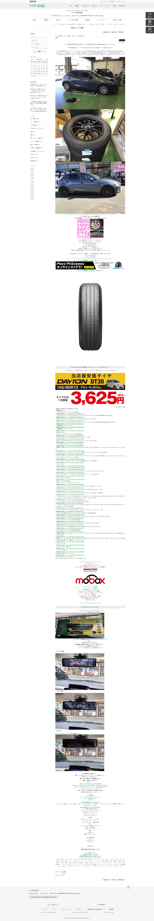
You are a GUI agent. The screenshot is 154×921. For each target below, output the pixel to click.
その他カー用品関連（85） (36, 148)
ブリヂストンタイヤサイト (48, 912)
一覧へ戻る (113, 32)
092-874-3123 (56, 16)
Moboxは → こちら (90, 599)
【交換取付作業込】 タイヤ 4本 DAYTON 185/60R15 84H (69, 459)
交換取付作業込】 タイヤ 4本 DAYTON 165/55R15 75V (70, 424)
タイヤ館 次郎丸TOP (91, 24)
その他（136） (33, 154)
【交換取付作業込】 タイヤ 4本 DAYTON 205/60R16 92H (69, 499)
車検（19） (33, 135)
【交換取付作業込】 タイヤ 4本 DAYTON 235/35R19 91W (69, 552)
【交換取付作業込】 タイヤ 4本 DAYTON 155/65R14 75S (69, 417)
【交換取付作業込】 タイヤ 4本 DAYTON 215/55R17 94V (69, 518)
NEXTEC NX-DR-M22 (94, 612)
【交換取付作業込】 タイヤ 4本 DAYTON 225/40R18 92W (69, 541)
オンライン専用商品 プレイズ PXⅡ (87, 260)
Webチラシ (94, 5)
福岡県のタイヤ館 (81, 24)
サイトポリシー (79, 909)
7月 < (32, 59)
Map (102, 15)
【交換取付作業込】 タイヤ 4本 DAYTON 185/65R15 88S (69, 454)
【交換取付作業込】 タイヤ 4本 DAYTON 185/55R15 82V (69, 462)
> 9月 (46, 59)
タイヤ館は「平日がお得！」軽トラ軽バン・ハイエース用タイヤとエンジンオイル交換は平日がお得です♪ (38, 109)
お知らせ (58, 20)
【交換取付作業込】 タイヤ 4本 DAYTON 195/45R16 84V (69, 476)
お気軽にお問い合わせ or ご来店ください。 (90, 856)
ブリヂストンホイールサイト (79, 912)
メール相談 (76, 250)
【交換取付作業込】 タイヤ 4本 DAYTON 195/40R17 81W (69, 479)
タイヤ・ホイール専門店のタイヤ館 (60, 24)
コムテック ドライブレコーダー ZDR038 (90, 783)
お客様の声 (121, 5)
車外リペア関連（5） (35, 144)
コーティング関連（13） (36, 141)
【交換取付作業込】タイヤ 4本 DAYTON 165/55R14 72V (70, 420)
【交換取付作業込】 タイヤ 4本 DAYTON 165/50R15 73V (69, 427)
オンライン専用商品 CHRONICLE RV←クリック (90, 270)
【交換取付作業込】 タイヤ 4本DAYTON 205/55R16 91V (69, 508)
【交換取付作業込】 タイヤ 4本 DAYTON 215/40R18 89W (69, 545)
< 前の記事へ (106, 32)
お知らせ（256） (34, 157)
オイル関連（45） (34, 125)
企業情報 (111, 909)
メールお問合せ (90, 795)
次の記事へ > (121, 32)
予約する (150, 24)
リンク (54, 909)
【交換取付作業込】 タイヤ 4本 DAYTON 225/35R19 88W (69, 548)
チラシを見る (149, 31)
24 (34, 73)
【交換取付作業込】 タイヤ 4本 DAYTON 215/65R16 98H (69, 494)
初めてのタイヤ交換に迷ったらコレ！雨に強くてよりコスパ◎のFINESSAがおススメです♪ (38, 90)
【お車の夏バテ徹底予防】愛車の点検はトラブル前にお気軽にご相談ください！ (38, 103)
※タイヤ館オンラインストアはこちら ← (90, 807)
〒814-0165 (90, 846)
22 (46, 71)
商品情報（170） (34, 161)
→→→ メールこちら (90, 257)
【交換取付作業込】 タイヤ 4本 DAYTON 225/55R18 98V (69, 525)
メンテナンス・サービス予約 (107, 1)
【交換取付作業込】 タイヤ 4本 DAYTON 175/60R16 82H (69, 469)
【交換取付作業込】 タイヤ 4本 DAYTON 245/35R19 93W (69, 555)
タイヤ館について (85, 5)
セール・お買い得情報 (73, 20)
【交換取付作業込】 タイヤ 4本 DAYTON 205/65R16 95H (69, 491)
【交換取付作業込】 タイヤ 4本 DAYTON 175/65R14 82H (69, 445)
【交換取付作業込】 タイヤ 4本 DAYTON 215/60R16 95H (69, 503)
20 (41, 71)
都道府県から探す (72, 24)
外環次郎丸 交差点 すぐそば (90, 854)
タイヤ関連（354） (34, 118)
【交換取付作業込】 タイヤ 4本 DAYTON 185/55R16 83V (69, 472)
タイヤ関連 (63, 872)
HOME (70, 5)
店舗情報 (46, 20)
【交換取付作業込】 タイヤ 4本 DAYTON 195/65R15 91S (69, 484)
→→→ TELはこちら (90, 255)
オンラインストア (120, 1)
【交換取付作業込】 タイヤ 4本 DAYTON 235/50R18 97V (69, 531)
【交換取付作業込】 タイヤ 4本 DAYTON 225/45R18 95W (69, 536)
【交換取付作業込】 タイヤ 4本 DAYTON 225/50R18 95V (69, 528)
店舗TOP (35, 20)
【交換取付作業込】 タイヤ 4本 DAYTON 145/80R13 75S (69, 413)
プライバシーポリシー (66, 909)
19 (39, 71)
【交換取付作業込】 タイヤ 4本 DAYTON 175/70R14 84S (69, 439)
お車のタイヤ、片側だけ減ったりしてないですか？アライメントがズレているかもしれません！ (39, 97)
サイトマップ (45, 909)
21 (44, 71)
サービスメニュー (101, 20)
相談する (150, 17)
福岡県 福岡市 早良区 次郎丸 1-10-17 (90, 849)
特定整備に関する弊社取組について (96, 909)
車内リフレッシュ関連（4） (37, 138)
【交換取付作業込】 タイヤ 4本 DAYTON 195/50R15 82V (69, 466)
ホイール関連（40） (35, 122)
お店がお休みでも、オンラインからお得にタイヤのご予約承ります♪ (38, 85)
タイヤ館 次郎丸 (77, 12)
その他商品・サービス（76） (37, 151)
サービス (107, 5)
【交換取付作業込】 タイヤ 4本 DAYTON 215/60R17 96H (69, 514)
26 (39, 73)
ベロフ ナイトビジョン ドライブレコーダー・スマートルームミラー (91, 785)
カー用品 (114, 5)
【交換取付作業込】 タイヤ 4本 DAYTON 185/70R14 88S (69, 442)
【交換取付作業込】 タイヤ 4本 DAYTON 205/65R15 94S (69, 488)
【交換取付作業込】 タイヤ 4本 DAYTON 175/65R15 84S (69, 451)
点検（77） (33, 131)
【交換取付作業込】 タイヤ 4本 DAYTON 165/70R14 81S (69, 435)
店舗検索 (77, 5)
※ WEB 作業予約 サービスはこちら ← (90, 802)
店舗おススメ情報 (117, 20)
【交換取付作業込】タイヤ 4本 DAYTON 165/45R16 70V (70, 430)
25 (36, 73)
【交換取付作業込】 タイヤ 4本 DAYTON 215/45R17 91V (69, 521)
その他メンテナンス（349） (37, 128)
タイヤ (101, 5)
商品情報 (88, 20)
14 (44, 68)
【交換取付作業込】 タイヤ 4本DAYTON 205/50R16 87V (69, 511)
